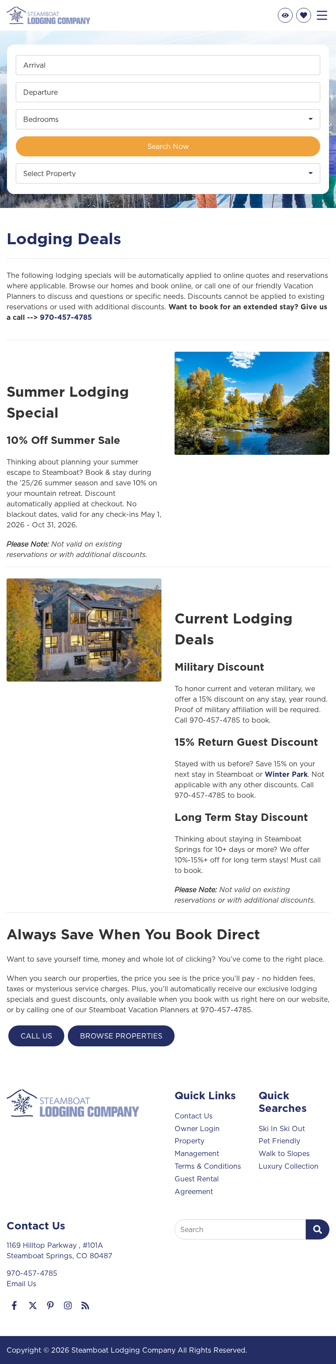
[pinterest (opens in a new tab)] (50, 1305)
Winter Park (286, 774)
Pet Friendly (279, 1141)
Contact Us (194, 1116)
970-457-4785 (66, 317)
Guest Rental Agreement (197, 1185)
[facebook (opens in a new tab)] (15, 1305)
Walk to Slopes (284, 1153)
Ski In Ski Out (282, 1128)
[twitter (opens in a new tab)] (33, 1305)
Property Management (197, 1147)
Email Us (21, 1283)
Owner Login (197, 1128)
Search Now (168, 146)
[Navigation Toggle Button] (322, 15)
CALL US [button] (36, 1036)
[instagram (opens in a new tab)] (68, 1305)
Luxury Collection (288, 1166)
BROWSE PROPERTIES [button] (121, 1036)
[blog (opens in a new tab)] (85, 1305)
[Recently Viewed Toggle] (285, 15)
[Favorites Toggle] (303, 15)
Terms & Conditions (208, 1166)
